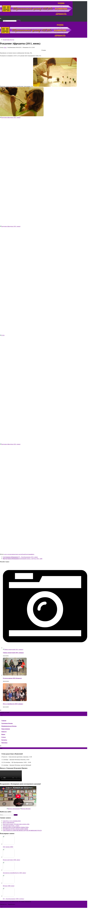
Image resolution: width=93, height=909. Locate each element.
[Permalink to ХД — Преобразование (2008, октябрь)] (9, 896)
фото (32, 554)
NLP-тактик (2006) (8, 847)
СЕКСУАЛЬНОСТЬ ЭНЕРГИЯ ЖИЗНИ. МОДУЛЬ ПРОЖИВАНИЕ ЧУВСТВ (22, 830)
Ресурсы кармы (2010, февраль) (12, 678)
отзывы (29, 554)
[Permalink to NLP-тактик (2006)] (9, 844)
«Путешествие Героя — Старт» (11, 825)
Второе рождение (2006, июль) (11, 860)
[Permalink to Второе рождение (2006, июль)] (9, 857)
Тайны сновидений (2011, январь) (13, 652)
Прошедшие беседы (8, 39)
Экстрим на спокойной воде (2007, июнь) (14, 873)
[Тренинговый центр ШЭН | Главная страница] (36, 15)
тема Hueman (19, 904)
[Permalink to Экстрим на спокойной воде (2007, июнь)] (9, 870)
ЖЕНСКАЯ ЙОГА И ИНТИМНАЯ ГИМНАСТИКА (16, 827)
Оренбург (24, 554)
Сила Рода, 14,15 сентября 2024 (12, 821)
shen (5, 47)
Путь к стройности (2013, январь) (13, 704)
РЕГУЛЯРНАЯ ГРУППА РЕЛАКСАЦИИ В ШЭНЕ (15, 829)
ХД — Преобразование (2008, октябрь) (13, 899)
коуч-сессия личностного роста (13, 554)
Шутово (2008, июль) (8, 886)
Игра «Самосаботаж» (8, 822)
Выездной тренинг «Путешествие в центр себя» (16, 824)
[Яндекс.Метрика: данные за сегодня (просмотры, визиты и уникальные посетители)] (25, 808)
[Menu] (0, 18)
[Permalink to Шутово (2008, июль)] (9, 883)
